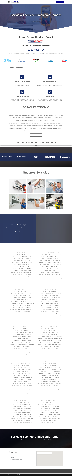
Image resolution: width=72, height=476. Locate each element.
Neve (9, 474)
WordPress (19, 474)
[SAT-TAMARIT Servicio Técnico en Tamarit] (13, 2)
